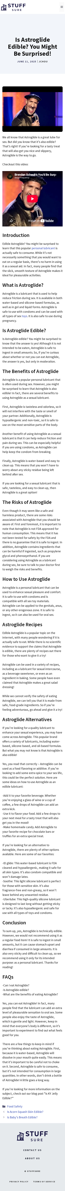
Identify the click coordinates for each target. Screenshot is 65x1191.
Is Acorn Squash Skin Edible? (25, 1112)
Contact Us (32, 1150)
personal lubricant (43, 248)
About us (32, 1158)
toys (24, 316)
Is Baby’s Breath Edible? (22, 1117)
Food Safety (14, 1106)
